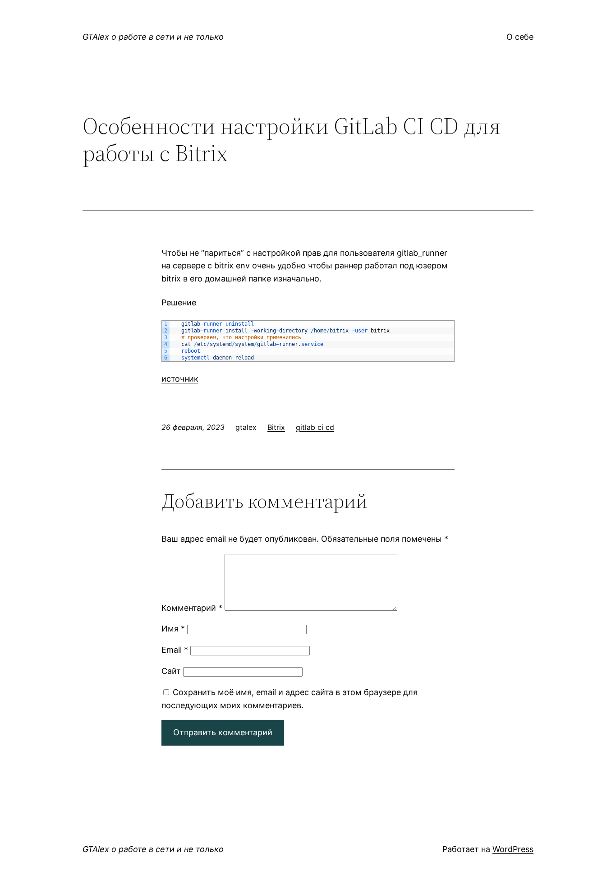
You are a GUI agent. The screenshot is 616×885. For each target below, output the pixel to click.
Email (174, 650)
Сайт (171, 671)
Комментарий (191, 608)
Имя (173, 628)
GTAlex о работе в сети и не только (153, 36)
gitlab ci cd (315, 427)
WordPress (512, 849)
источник (179, 378)
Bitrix (276, 427)
